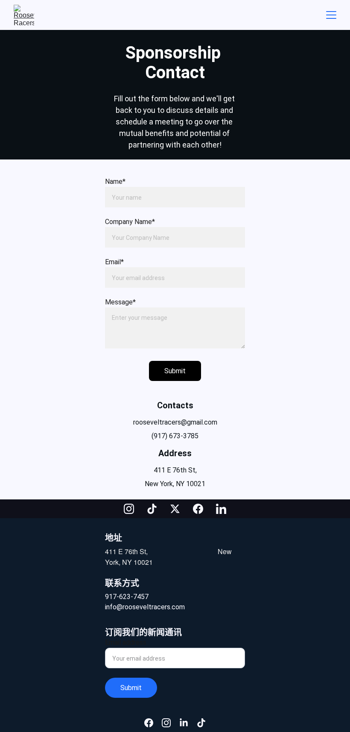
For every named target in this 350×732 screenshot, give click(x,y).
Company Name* (130, 222)
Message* (120, 302)
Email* (114, 262)
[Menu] (331, 15)
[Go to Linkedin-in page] (221, 509)
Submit (175, 371)
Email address (125, 642)
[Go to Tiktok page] (156, 509)
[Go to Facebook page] (202, 509)
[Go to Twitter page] (179, 509)
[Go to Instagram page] (133, 509)
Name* (115, 181)
